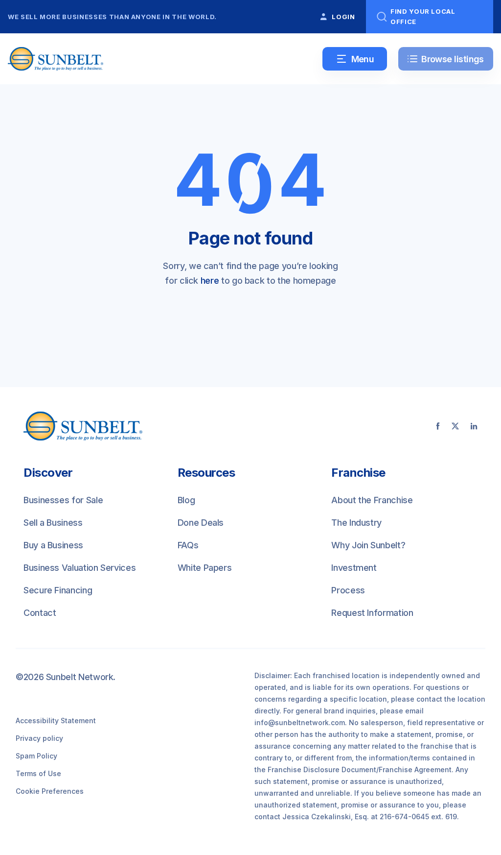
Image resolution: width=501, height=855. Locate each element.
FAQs (188, 545)
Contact (39, 613)
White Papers (205, 567)
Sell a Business (53, 522)
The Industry (356, 522)
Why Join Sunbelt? (368, 545)
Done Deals (201, 522)
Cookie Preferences (50, 791)
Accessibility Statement (56, 720)
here (210, 280)
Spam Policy (36, 756)
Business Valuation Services (79, 567)
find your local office (422, 16)
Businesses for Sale (63, 500)
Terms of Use (38, 773)
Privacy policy (39, 738)
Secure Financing (57, 590)
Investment (353, 567)
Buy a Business (53, 545)
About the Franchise (371, 500)
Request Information (372, 613)
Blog (186, 500)
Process (347, 590)
